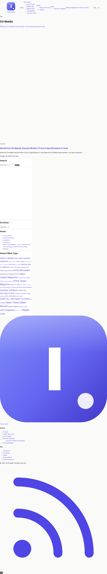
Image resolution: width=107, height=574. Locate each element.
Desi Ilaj (11, 264)
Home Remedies (21, 270)
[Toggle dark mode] (94, 7)
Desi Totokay (7, 436)
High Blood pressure (6, 270)
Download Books (8, 443)
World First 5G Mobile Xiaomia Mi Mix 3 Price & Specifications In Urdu (34, 148)
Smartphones (31, 11)
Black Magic (20, 261)
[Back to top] (1, 573)
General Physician (45, 7)
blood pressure (28, 261)
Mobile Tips (30, 6)
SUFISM (25, 299)
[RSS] (53, 570)
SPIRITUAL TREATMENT (10, 299)
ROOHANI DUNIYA (7, 293)
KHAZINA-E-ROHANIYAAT (9, 274)
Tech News (27, 2)
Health (38, 5)
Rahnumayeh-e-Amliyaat (10, 287)
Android (10, 261)
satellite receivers (20, 293)
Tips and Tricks (31, 13)
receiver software (9, 290)
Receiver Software (60, 9)
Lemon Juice (22, 277)
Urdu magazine (7, 310)
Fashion (42, 10)
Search (17, 165)
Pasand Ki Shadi (15, 284)
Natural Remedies (8, 281)
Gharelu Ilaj (13, 267)
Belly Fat (14, 261)
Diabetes (24, 264)
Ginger (19, 267)
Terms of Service (8, 238)
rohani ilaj (22, 290)
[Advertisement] (11, 195)
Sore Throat (19, 296)
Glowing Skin (25, 267)
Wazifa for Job (18, 310)
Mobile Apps (30, 9)
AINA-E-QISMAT (7, 258)
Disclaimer (6, 240)
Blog (52, 6)
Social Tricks (31, 4)
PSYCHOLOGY (24, 284)
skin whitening (10, 296)
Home (21, 7)
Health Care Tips (8, 434)
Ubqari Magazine (14, 306)
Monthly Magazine (72, 7)
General (2, 144)
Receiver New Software (24, 287)
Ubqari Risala (23, 306)
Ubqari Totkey (12, 302)
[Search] (98, 7)
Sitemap (5, 249)
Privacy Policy (7, 236)
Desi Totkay (17, 264)
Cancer (1, 264)
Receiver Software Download (15, 441)
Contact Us (81, 7)
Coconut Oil (6, 264)
